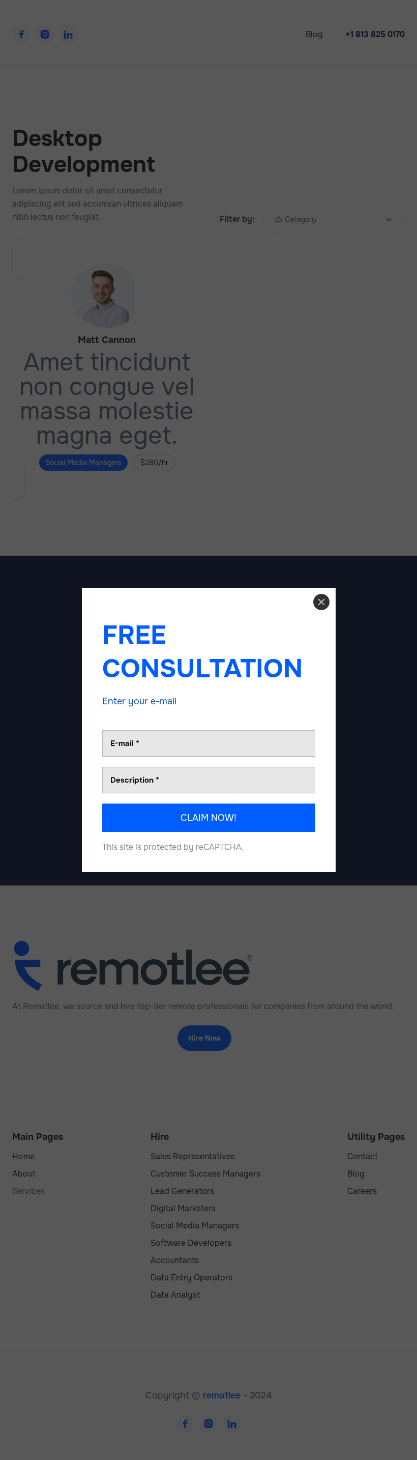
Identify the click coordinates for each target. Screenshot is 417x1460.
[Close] (321, 602)
